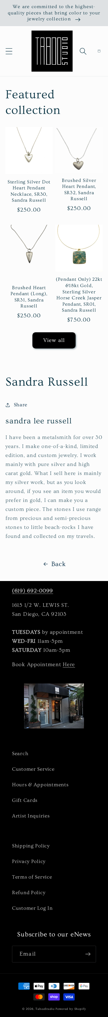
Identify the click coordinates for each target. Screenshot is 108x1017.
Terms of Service (32, 877)
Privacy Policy (29, 861)
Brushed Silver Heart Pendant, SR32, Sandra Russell (79, 190)
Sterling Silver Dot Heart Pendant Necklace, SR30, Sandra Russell (29, 191)
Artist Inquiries (31, 816)
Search (20, 753)
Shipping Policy (31, 846)
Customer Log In (32, 908)
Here (69, 664)
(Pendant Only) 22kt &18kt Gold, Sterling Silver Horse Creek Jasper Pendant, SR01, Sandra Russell (79, 295)
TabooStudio (44, 1009)
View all (54, 340)
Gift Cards (25, 800)
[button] (9, 51)
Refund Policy (28, 892)
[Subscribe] (88, 954)
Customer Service (33, 769)
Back (58, 564)
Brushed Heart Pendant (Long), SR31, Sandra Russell (28, 297)
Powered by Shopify (71, 1009)
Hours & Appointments (40, 784)
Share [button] (20, 405)
